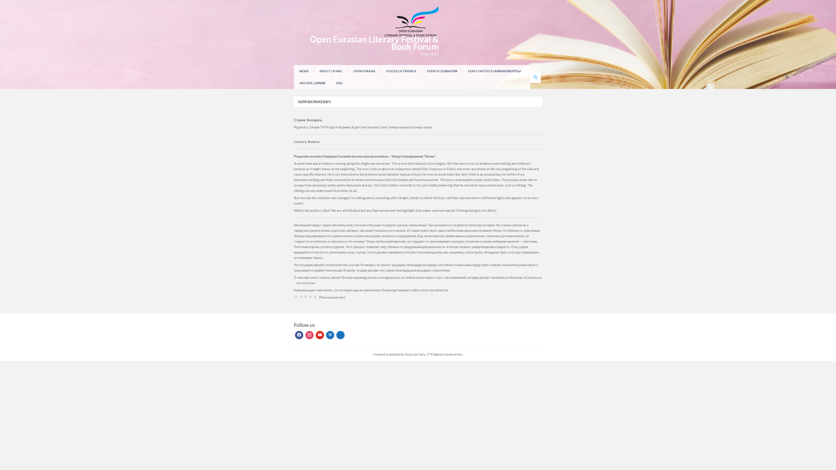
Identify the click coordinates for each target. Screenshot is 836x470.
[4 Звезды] (310, 297)
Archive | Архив (312, 83)
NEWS (303, 71)
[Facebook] (299, 335)
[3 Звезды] (305, 297)
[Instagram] (309, 335)
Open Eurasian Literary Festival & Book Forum (374, 43)
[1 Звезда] (296, 297)
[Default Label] (320, 335)
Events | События (442, 71)
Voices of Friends (401, 71)
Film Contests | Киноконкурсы (494, 71)
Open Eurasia (364, 71)
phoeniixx (456, 354)
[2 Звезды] (301, 297)
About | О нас (330, 71)
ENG (339, 83)
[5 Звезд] (315, 297)
